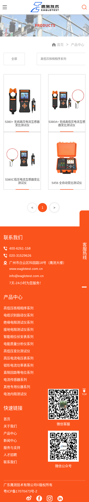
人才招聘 (10, 455)
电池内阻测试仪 (15, 394)
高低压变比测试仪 (17, 351)
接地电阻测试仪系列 (18, 329)
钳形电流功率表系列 (18, 365)
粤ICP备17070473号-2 (20, 491)
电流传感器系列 (15, 380)
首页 (7, 419)
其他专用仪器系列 (17, 387)
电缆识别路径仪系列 (18, 315)
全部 (14, 59)
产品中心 (77, 45)
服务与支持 (12, 448)
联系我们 (10, 462)
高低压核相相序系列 (53, 59)
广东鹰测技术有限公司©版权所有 (28, 485)
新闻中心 (10, 440)
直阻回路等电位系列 (18, 372)
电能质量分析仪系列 (18, 344)
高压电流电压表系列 (18, 358)
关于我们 (10, 426)
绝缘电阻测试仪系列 (18, 322)
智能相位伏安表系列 (18, 337)
